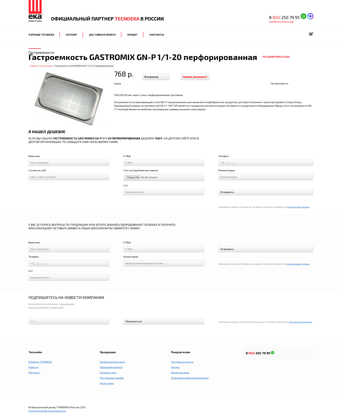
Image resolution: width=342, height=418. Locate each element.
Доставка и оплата (182, 361)
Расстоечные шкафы (112, 377)
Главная (34, 65)
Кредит (175, 367)
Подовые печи (108, 372)
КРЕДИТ (132, 34)
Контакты (34, 372)
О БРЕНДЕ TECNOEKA (41, 34)
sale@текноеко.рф (281, 21)
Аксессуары (47, 65)
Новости (33, 367)
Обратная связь (180, 372)
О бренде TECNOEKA (40, 361)
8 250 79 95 (284, 17)
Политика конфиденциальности (190, 377)
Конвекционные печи (112, 361)
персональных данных (298, 207)
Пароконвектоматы (111, 367)
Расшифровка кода (276, 56)
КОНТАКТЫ (156, 34)
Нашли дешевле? (195, 76)
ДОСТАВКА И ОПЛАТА (102, 34)
